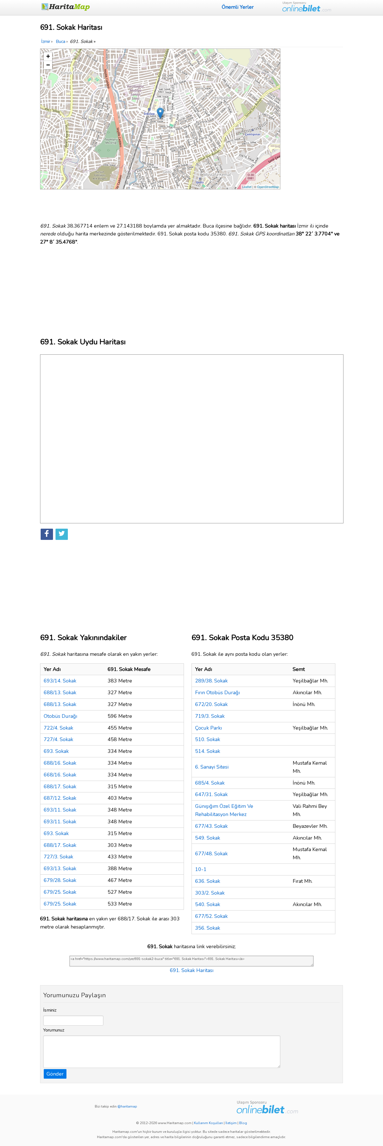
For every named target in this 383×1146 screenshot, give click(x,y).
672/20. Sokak (211, 704)
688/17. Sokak (60, 786)
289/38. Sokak (211, 680)
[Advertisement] (313, 133)
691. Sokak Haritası (191, 970)
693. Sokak (56, 751)
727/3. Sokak (58, 856)
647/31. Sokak (211, 794)
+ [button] (48, 56)
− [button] (48, 64)
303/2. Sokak (210, 893)
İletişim (231, 1123)
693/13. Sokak (60, 868)
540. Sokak (207, 904)
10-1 (201, 869)
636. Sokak (207, 881)
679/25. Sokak (60, 892)
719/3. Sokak (210, 716)
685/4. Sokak (210, 783)
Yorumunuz (53, 1030)
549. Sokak (207, 838)
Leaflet (247, 186)
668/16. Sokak (60, 774)
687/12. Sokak (60, 798)
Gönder (55, 1074)
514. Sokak (207, 751)
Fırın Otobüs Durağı (217, 692)
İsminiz (50, 1010)
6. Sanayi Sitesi (212, 767)
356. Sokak (207, 928)
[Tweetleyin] (62, 534)
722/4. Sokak (58, 728)
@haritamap (127, 1106)
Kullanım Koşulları (208, 1123)
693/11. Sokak (60, 809)
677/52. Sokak (211, 916)
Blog (243, 1123)
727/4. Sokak (58, 739)
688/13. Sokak (60, 692)
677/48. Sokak (211, 853)
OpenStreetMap (268, 186)
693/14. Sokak (60, 680)
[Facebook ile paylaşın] (47, 534)
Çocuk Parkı (208, 728)
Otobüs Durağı (60, 716)
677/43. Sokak (211, 826)
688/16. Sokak (60, 763)
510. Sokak (207, 739)
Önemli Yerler (238, 7)
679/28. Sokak (60, 880)
